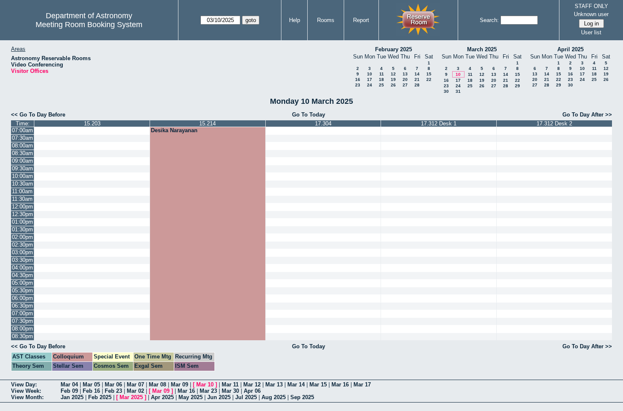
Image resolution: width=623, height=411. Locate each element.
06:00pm (22, 298)
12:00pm (22, 206)
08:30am (22, 153)
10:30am (22, 184)
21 (417, 79)
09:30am (22, 168)
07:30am (22, 138)
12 (393, 74)
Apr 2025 (162, 397)
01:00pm (22, 222)
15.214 (207, 123)
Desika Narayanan (174, 130)
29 (517, 85)
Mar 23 (208, 391)
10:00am (22, 176)
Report (361, 20)
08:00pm (22, 328)
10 (369, 74)
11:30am (22, 199)
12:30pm (22, 214)
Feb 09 (69, 391)
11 (381, 74)
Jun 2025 (219, 397)
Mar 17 (362, 384)
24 (369, 85)
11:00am (22, 191)
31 (458, 91)
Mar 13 (274, 384)
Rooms (325, 20)
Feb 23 (113, 391)
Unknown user (591, 14)
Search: (489, 20)
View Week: (26, 391)
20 (405, 79)
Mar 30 (230, 391)
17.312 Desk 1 (438, 123)
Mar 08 (157, 384)
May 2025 (190, 397)
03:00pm (22, 252)
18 (381, 79)
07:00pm (22, 313)
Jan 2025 (72, 397)
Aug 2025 (273, 397)
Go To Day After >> (587, 114)
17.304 (323, 123)
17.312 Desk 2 (554, 123)
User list (591, 32)
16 (357, 79)
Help (294, 20)
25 (381, 85)
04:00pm (22, 267)
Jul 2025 (246, 397)
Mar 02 (135, 391)
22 (428, 79)
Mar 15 (318, 384)
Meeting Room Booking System (89, 24)
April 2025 (570, 49)
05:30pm (22, 290)
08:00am (22, 145)
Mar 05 (91, 384)
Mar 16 (340, 384)
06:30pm (22, 306)
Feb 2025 (99, 397)
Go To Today (308, 114)
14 (417, 74)
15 (428, 74)
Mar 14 (296, 384)
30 (446, 91)
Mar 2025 (131, 397)
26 (393, 85)
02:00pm (22, 237)
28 (417, 85)
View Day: (24, 384)
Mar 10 (205, 384)
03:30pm (22, 260)
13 (405, 74)
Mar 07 (135, 384)
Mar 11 (230, 384)
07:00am (22, 130)
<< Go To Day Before (38, 114)
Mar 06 (113, 384)
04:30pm (22, 275)
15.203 (92, 123)
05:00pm (22, 283)
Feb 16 (91, 391)
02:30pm (22, 245)
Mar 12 (252, 384)
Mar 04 (69, 384)
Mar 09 (179, 384)
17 (369, 79)
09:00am (22, 161)
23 (357, 85)
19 (393, 79)
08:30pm (22, 336)
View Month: (27, 397)
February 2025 (393, 49)
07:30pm (22, 321)
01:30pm (22, 229)
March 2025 (482, 49)
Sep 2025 (302, 397)
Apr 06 (252, 391)
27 (405, 85)
